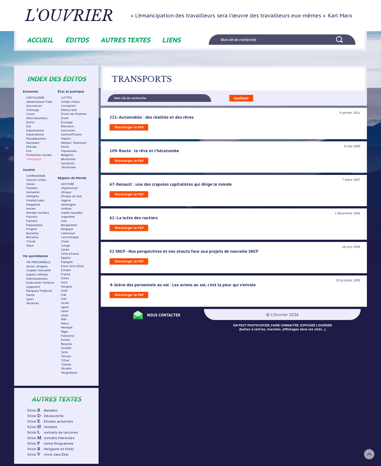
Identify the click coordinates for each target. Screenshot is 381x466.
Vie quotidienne (35, 256)
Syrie (64, 352)
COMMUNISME (35, 176)
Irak (63, 294)
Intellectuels (35, 200)
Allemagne (68, 204)
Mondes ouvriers (37, 212)
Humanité (32, 192)
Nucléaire (32, 142)
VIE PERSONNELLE (38, 262)
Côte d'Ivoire (70, 253)
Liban (64, 311)
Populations (34, 225)
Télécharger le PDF (129, 127)
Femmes (32, 188)
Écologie (67, 122)
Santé (30, 295)
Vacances (32, 303)
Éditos (77, 40)
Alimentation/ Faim (39, 101)
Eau (28, 126)
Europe (66, 270)
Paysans (31, 221)
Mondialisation (36, 138)
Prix (28, 151)
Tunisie (66, 364)
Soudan (66, 348)
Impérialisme (35, 134)
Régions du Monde (72, 178)
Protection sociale (39, 155)
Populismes (69, 151)
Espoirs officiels (37, 274)
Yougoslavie (69, 372)
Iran (64, 298)
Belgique (67, 229)
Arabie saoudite (72, 212)
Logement (33, 286)
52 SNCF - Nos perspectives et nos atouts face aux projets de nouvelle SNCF (184, 251)
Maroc (65, 323)
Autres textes (125, 40)
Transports (33, 159)
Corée (65, 249)
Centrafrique (70, 237)
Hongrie (66, 286)
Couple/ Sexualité (38, 270)
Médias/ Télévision (74, 142)
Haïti (64, 282)
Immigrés (32, 196)
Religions (67, 155)
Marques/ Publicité (39, 290)
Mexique (67, 327)
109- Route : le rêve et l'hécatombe (144, 150)
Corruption (68, 105)
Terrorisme (68, 167)
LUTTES (66, 97)
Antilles (66, 208)
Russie (65, 339)
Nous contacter (163, 315)
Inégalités (33, 204)
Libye (64, 315)
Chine (65, 241)
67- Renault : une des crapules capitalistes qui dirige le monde (171, 184)
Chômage (32, 110)
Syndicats (68, 163)
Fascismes (68, 130)
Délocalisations (36, 118)
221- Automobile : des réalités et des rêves (152, 117)
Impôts (66, 138)
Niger (64, 331)
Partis (65, 146)
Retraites (32, 237)
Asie (64, 221)
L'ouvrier (69, 15)
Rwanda (66, 344)
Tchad (65, 360)
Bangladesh (69, 225)
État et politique (71, 92)
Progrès (31, 229)
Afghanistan (69, 188)
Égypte (66, 257)
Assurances (34, 105)
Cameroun (68, 233)
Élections (67, 126)
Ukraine (66, 368)
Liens (171, 40)
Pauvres (31, 216)
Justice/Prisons (71, 134)
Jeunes (31, 208)
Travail (30, 241)
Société (29, 170)
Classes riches (36, 180)
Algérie (66, 200)
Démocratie (69, 110)
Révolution (68, 159)
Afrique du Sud (71, 196)
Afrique (66, 192)
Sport (30, 299)
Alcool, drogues (37, 266)
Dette (30, 122)
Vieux (30, 245)
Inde (64, 290)
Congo (65, 245)
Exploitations (35, 130)
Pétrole (31, 146)
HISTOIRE (67, 184)
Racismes (32, 233)
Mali (63, 319)
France (65, 274)
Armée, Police (70, 101)
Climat (30, 184)
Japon (65, 307)
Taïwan (66, 356)
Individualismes (37, 278)
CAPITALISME (35, 97)
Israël (65, 303)
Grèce (65, 278)
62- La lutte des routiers (134, 217)
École (65, 118)
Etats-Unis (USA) (72, 266)
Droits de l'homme (73, 114)
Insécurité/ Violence (40, 282)
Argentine (68, 216)
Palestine (67, 335)
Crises (30, 114)
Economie (30, 92)
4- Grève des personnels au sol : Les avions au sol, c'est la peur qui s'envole (183, 284)
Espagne (67, 262)
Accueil (40, 40)
